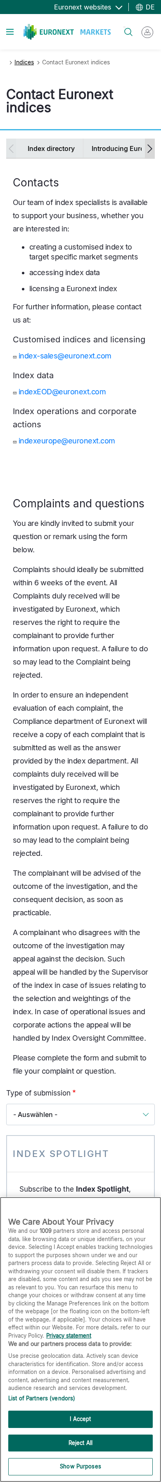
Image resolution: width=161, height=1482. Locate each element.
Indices (24, 62)
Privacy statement (68, 1335)
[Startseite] (67, 32)
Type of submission (38, 1093)
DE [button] (149, 7)
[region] (80, 1339)
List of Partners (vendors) (41, 1398)
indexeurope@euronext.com (67, 440)
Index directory (51, 148)
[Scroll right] (150, 149)
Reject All (80, 1443)
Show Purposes (80, 1466)
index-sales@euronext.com (65, 355)
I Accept (80, 1419)
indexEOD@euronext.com (62, 391)
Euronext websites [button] (83, 7)
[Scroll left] (11, 149)
